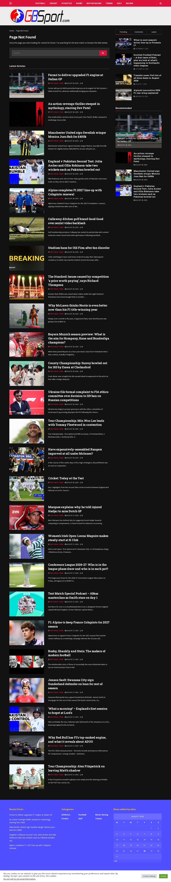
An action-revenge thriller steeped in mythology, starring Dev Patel (74, 106)
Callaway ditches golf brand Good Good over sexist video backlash (75, 221)
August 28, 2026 (72, 83)
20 (138, 845)
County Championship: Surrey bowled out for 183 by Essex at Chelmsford (77, 365)
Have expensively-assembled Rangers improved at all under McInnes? (75, 451)
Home (11, 31)
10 (117, 839)
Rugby (79, 3)
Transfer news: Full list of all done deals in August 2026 (147, 78)
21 (144, 845)
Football (40, 3)
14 (144, 839)
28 (144, 851)
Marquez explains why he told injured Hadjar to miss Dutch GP (75, 509)
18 (124, 845)
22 (151, 845)
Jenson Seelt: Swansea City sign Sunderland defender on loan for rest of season (75, 684)
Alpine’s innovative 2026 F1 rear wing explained (147, 91)
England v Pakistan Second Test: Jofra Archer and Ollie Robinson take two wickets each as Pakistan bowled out (75, 165)
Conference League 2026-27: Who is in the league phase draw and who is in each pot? (78, 567)
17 (117, 845)
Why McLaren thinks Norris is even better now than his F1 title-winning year (77, 307)
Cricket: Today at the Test (66, 478)
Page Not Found (22, 31)
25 (124, 851)
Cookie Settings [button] (149, 876)
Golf (119, 3)
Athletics (67, 3)
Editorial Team (56, 83)
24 (117, 851)
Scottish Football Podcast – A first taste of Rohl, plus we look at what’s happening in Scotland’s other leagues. (147, 60)
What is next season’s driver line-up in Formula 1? (147, 43)
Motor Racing (94, 3)
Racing (129, 3)
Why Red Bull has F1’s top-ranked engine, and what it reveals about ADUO (77, 739)
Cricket (53, 3)
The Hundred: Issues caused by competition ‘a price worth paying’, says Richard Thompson (78, 281)
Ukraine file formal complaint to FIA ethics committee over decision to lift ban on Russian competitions (78, 396)
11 (124, 839)
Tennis (109, 3)
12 (131, 839)
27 (138, 851)
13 (138, 839)
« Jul (115, 861)
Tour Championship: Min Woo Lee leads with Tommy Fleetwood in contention (76, 423)
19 (131, 845)
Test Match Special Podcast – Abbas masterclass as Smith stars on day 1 (73, 596)
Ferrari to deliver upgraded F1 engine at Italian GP (30, 815)
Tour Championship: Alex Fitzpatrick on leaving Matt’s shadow (76, 768)
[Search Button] (103, 53)
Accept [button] (163, 876)
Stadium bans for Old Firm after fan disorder (79, 248)
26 (131, 851)
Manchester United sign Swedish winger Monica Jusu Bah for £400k (77, 135)
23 (158, 845)
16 (158, 839)
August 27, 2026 (72, 515)
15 (151, 839)
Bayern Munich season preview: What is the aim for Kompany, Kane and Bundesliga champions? (78, 338)
